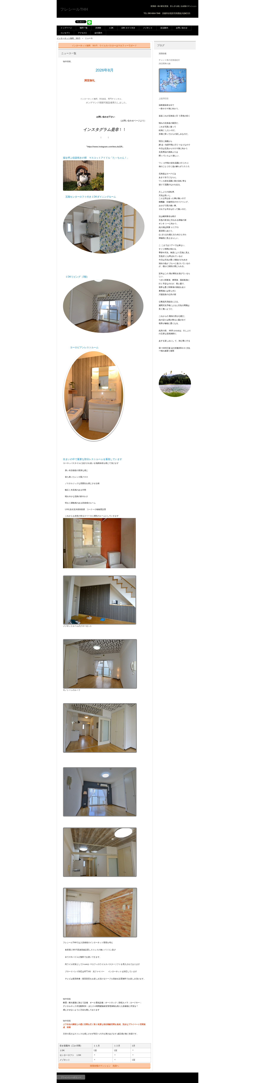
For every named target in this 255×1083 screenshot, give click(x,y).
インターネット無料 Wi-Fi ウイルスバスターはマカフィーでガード (104, 45)
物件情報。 (68, 61)
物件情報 (67, 999)
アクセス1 (82, 33)
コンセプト (65, 33)
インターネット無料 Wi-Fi (68, 38)
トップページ (66, 28)
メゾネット (148, 28)
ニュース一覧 (68, 53)
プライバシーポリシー (71, 1077)
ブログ (161, 45)
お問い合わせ (181, 28)
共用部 (98, 28)
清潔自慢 (162, 53)
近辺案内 (164, 28)
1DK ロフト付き (128, 28)
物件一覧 (84, 28)
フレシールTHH (74, 9)
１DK (111, 28)
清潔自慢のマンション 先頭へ (104, 1066)
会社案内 (98, 33)
